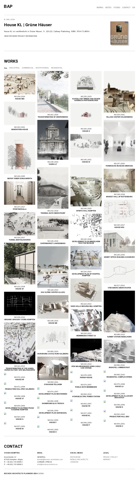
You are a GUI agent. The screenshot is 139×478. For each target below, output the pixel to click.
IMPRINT (106, 459)
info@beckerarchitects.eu (47, 464)
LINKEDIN (74, 462)
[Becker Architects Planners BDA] (9, 6)
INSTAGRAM (75, 457)
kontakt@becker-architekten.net (50, 459)
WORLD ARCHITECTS (79, 459)
